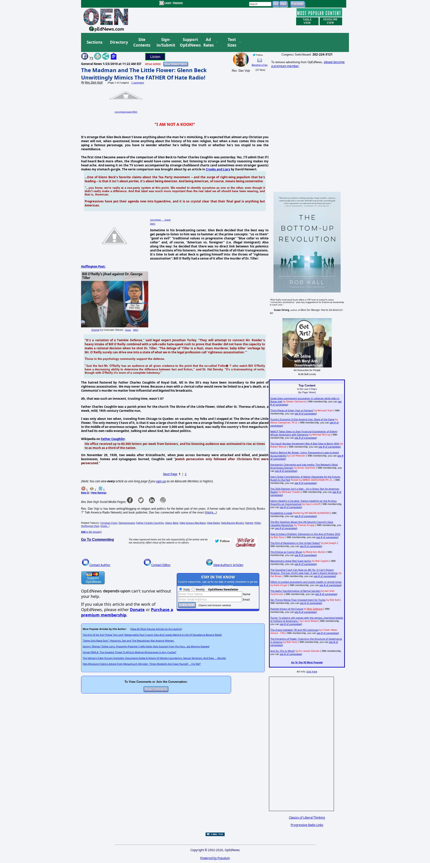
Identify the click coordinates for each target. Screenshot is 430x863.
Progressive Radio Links (307, 825)
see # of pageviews (305, 413)
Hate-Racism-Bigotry (232, 522)
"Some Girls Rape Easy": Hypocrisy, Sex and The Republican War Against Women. (128, 640)
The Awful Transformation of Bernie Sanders (295, 591)
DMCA (135, 330)
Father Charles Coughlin (150, 522)
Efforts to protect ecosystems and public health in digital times (306, 582)
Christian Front (108, 522)
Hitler (257, 522)
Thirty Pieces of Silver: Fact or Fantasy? (292, 410)
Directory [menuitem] (118, 42)
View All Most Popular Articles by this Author (156, 629)
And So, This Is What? (282, 651)
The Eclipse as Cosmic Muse (286, 552)
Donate (137, 609)
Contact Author (99, 565)
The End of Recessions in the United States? (295, 543)
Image (95, 329)
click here (311, 671)
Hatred (249, 522)
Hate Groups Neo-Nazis (193, 522)
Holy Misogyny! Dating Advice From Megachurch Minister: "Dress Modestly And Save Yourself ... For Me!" (142, 663)
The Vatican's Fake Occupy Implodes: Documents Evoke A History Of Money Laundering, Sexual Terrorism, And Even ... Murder (154, 658)
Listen (155, 56)
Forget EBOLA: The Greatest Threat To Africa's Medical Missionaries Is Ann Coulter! (129, 652)
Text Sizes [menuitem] (231, 42)
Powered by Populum (215, 858)
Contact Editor (161, 565)
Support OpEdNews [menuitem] (188, 42)
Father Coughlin (113, 439)
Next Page (170, 474)
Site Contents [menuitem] (141, 42)
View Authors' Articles (228, 565)
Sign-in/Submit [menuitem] (165, 42)
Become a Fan (260, 65)
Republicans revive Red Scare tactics (290, 560)
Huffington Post (90, 526)
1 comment (137, 82)
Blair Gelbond (315, 608)
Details (128, 330)
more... (211, 512)
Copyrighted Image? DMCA (126, 112)
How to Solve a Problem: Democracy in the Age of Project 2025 (305, 534)
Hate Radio (213, 522)
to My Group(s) (91, 531)
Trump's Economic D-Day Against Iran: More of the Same (302, 419)
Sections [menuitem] (94, 42)
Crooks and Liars (218, 169)
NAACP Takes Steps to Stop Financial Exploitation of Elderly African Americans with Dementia (303, 433)
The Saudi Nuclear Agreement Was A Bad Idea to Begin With (305, 443)
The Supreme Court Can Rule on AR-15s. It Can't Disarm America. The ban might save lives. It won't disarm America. (304, 571)
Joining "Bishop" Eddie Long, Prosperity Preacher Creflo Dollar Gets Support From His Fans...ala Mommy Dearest (146, 646)
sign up (161, 481)
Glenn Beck (171, 522)
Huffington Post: (93, 266)
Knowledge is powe (281, 513)
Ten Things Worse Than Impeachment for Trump (298, 599)
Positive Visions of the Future (286, 608)
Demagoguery (127, 522)
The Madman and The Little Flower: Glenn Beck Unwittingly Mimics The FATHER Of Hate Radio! (144, 73)
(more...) (105, 526)
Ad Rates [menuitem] (208, 42)
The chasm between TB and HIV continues (294, 629)
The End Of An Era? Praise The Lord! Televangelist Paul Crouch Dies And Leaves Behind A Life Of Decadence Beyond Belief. (152, 634)
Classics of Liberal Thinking (307, 818)
